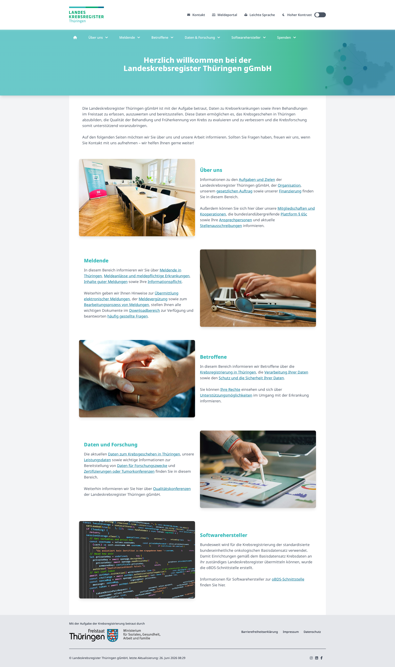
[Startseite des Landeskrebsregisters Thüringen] (85, 15)
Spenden (284, 37)
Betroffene (159, 37)
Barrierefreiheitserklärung (259, 632)
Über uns (95, 37)
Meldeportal (227, 15)
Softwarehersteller (246, 37)
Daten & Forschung (200, 37)
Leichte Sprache (262, 15)
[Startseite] (75, 37)
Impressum (291, 632)
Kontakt (198, 15)
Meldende (127, 37)
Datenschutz (312, 632)
